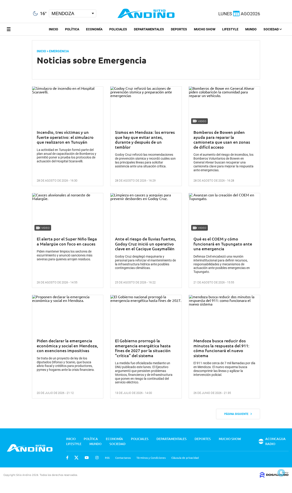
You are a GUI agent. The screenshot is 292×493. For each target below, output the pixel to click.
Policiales (118, 29)
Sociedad (271, 29)
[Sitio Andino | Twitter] (8, 2)
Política (72, 29)
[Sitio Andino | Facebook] (1, 2)
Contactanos (123, 457)
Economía (94, 29)
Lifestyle (230, 29)
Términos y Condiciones (151, 457)
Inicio (53, 29)
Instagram (97, 457)
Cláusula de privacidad (185, 457)
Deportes (179, 29)
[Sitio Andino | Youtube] (16, 2)
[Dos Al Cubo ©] (274, 476)
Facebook (67, 457)
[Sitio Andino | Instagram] (24, 2)
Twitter (76, 457)
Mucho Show (204, 29)
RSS (107, 457)
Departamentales (149, 29)
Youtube (86, 457)
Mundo (251, 29)
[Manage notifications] (281, 472)
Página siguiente (237, 414)
